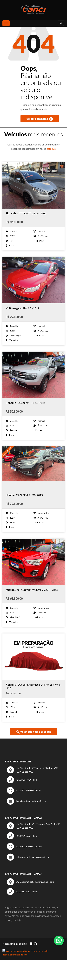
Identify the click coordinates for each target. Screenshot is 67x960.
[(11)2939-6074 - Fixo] (22, 838)
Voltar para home (37, 118)
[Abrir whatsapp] (59, 940)
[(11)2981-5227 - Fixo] (22, 894)
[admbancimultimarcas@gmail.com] (28, 859)
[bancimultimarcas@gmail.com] (26, 803)
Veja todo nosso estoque (35, 731)
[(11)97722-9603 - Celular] (24, 793)
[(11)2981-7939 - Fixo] (22, 782)
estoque (51, 148)
